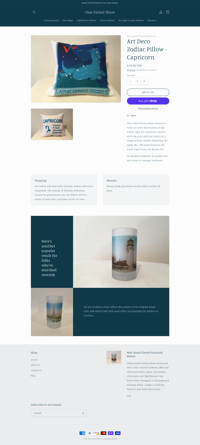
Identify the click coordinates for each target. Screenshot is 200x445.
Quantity (131, 75)
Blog (33, 375)
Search (34, 359)
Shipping (131, 70)
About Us (35, 365)
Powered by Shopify (109, 439)
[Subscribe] (82, 413)
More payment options (148, 108)
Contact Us (36, 370)
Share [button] (133, 115)
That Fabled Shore (95, 439)
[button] (34, 12)
